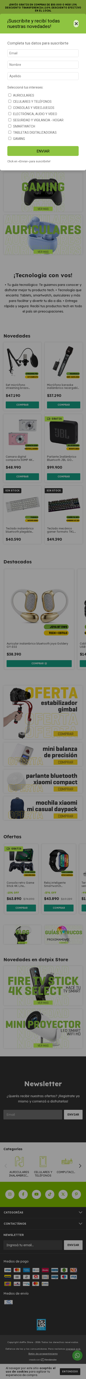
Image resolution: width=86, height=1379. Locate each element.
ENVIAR (43, 151)
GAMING (19, 139)
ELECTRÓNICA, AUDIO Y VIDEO (35, 114)
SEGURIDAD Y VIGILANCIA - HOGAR (38, 120)
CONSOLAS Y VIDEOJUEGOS (33, 108)
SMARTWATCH (24, 126)
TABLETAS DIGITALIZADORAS (35, 132)
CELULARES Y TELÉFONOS (32, 101)
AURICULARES (23, 95)
